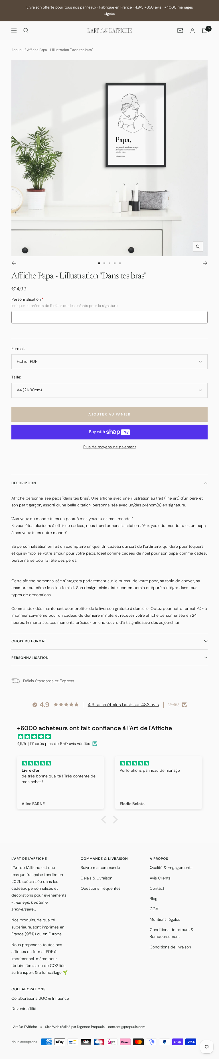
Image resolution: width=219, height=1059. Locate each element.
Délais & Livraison (96, 878)
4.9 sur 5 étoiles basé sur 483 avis (123, 705)
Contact (157, 888)
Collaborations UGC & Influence (40, 998)
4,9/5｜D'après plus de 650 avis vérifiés (53, 743)
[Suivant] (205, 263)
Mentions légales (165, 919)
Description (23, 483)
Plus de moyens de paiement (109, 446)
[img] (112, 736)
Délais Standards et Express (48, 680)
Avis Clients (160, 878)
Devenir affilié (23, 1008)
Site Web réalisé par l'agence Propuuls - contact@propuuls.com (95, 1027)
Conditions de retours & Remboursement (172, 933)
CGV (154, 908)
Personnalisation (30, 657)
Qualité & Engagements (171, 867)
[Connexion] (192, 30)
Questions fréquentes (101, 888)
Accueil (17, 50)
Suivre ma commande (100, 867)
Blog (153, 898)
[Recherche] (26, 30)
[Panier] (205, 30)
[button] (105, 820)
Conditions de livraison (170, 947)
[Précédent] (13, 263)
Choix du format (28, 641)
